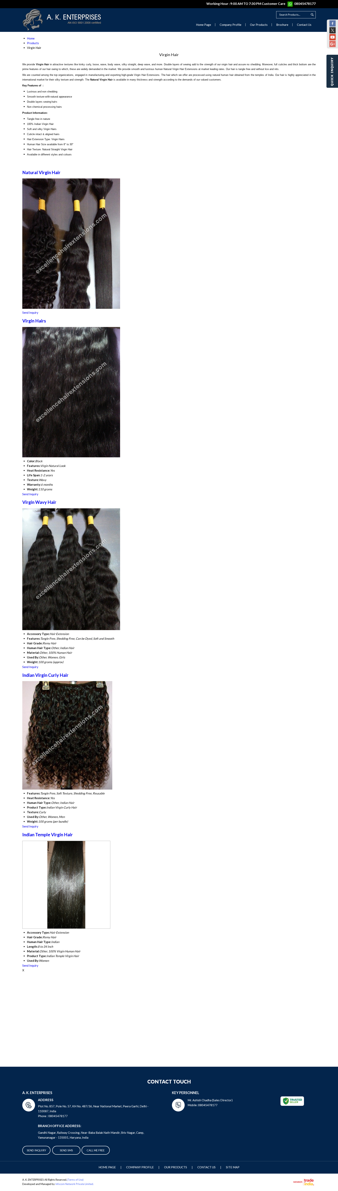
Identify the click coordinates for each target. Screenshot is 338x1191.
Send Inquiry (30, 312)
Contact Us (304, 24)
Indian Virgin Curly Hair (45, 675)
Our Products (259, 24)
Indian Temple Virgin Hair (47, 834)
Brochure (282, 24)
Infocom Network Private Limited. (74, 1184)
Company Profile (230, 24)
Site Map (232, 1167)
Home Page (203, 24)
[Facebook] (332, 25)
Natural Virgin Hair (41, 172)
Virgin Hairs (34, 320)
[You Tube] (332, 39)
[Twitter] (332, 32)
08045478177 (305, 4)
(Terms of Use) (75, 1179)
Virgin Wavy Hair (39, 502)
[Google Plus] (332, 46)
